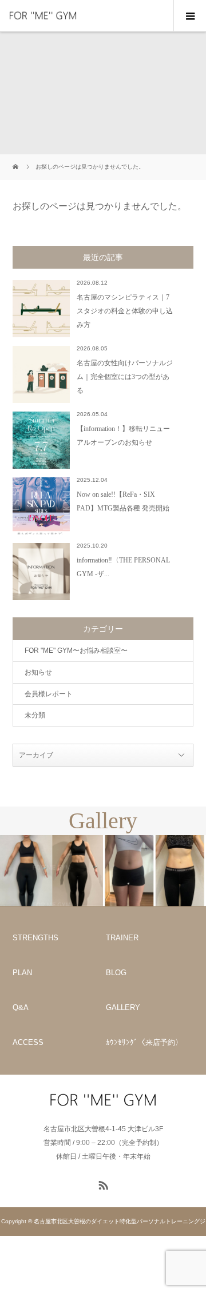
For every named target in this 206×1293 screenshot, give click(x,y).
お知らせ (38, 672)
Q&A (21, 1007)
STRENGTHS (35, 937)
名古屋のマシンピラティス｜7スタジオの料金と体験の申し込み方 (125, 311)
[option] (51, 871)
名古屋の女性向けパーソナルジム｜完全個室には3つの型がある (125, 376)
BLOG (116, 972)
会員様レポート (49, 694)
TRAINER (122, 937)
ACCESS (28, 1042)
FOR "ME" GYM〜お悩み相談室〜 (76, 650)
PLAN (22, 972)
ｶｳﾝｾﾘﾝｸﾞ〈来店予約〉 (144, 1042)
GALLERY (123, 1007)
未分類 (35, 715)
